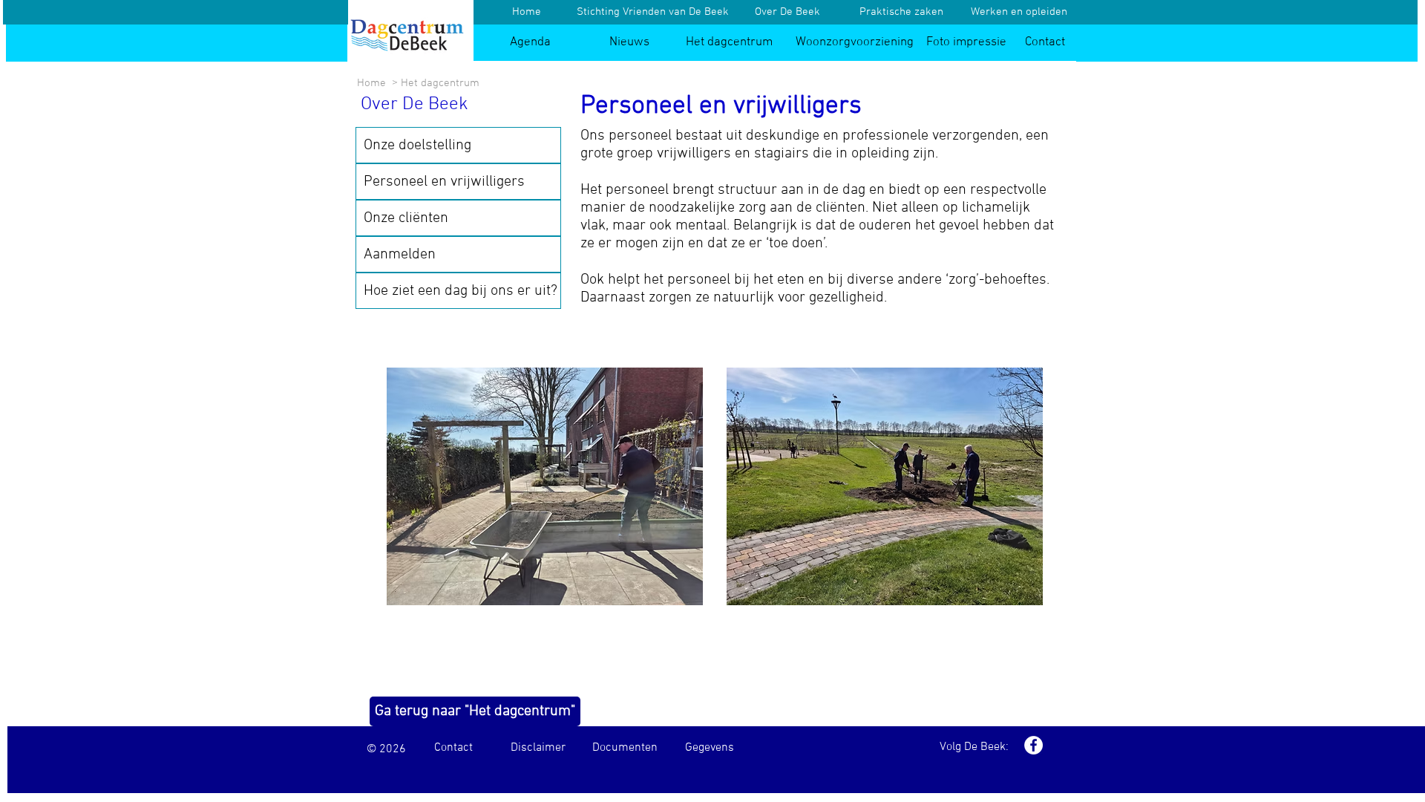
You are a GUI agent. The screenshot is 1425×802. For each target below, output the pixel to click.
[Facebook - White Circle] (1033, 745)
